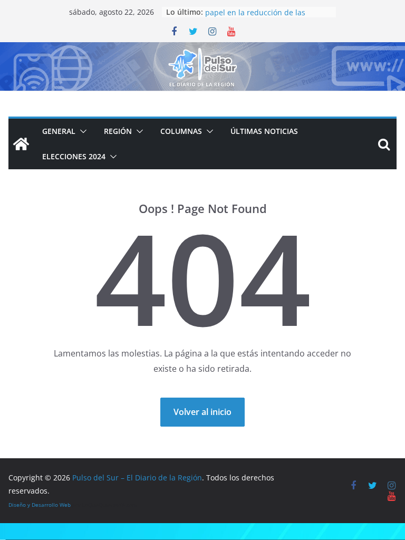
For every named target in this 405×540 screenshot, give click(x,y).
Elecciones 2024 (73, 156)
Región (118, 131)
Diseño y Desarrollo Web (39, 504)
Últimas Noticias (264, 131)
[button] (81, 131)
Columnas (181, 131)
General (58, 131)
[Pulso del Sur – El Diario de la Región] (202, 49)
